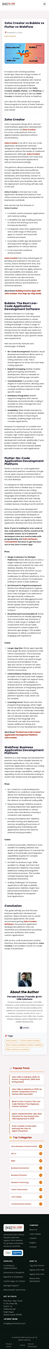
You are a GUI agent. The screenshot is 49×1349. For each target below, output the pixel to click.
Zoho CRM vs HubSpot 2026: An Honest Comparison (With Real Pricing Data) (26, 1079)
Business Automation (20, 1168)
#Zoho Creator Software (30, 1041)
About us (33, 1230)
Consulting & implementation (10, 1267)
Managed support (11, 1285)
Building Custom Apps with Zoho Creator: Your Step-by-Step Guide (23, 292)
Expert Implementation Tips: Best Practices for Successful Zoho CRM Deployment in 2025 (27, 1116)
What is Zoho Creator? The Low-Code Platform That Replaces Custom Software (26, 1104)
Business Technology (20, 1182)
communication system (21, 1204)
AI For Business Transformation (24, 1146)
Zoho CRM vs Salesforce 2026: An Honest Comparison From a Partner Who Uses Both (27, 1091)
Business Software (19, 1175)
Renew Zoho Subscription (35, 1279)
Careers (33, 1238)
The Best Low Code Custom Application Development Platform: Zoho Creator (22, 735)
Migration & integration (13, 1277)
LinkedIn (26, 1028)
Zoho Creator (10, 36)
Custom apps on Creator (14, 1281)
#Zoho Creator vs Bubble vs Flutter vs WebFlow (24, 1045)
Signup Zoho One (37, 1274)
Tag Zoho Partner (37, 1265)
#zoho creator (11, 1041)
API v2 (13, 1153)
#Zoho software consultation (17, 1049)
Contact (33, 1247)
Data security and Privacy (15, 1290)
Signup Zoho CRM (37, 1270)
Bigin (13, 1161)
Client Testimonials (19, 1189)
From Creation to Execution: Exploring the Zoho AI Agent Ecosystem (24, 1128)
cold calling (16, 1197)
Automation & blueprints (14, 1272)
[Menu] (44, 4)
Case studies (35, 1234)
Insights (33, 1243)
